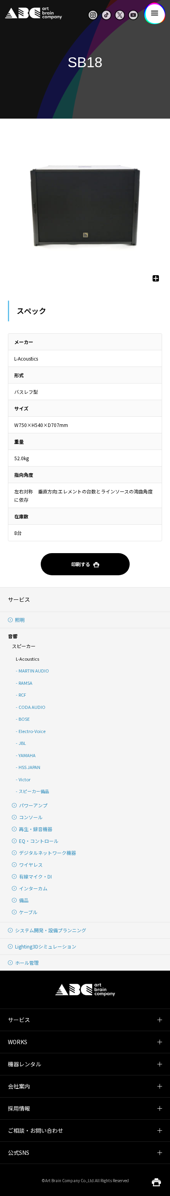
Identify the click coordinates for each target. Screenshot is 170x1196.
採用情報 (19, 1108)
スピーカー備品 (34, 791)
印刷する (80, 564)
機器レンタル (24, 1064)
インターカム (33, 888)
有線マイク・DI (35, 876)
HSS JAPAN (29, 767)
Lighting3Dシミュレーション (45, 946)
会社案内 (19, 1086)
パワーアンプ (33, 805)
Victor (24, 779)
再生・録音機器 (35, 829)
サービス (19, 599)
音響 (12, 636)
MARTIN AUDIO (34, 670)
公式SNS (18, 1152)
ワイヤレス (31, 864)
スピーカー (24, 645)
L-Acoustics (27, 659)
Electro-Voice (32, 731)
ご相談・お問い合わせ (35, 1130)
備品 (23, 900)
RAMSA (25, 683)
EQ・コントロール (39, 840)
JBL (22, 743)
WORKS (17, 1042)
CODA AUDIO (32, 707)
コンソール (31, 817)
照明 (20, 619)
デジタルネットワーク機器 (47, 852)
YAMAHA (27, 755)
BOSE (24, 719)
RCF (22, 695)
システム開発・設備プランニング (50, 930)
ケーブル (28, 912)
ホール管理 (27, 962)
